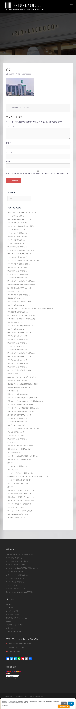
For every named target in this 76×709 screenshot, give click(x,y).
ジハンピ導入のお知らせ (16, 216)
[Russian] (20, 671)
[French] (16, 671)
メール (9, 152)
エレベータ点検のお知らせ (16, 229)
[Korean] (12, 671)
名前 (8, 143)
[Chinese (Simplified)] (9, 671)
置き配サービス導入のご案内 (17, 267)
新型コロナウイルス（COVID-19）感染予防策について (25, 401)
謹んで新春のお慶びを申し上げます (19, 219)
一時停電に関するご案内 (16, 435)
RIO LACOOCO (26, 74)
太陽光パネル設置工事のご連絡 (18, 483)
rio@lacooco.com (14, 651)
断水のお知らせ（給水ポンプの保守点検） (22, 250)
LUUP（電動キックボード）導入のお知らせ (22, 212)
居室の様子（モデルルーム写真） (17, 618)
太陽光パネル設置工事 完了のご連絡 (20, 480)
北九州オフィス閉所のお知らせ (18, 394)
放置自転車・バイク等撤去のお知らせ (20, 326)
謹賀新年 (10, 463)
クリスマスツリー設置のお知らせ (19, 233)
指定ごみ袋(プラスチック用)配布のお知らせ (22, 315)
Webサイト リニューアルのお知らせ (20, 511)
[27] (20, 87)
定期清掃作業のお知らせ (16, 322)
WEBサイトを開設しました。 (17, 518)
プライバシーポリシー (13, 631)
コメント (10, 126)
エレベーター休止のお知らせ (17, 425)
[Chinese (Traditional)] (10, 671)
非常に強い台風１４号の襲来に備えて (20, 302)
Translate (17, 678)
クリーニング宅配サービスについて (19, 504)
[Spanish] (7, 674)
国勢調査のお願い (13, 374)
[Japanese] (9, 674)
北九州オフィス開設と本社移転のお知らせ (22, 411)
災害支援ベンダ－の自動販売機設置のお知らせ (23, 384)
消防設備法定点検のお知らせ (17, 236)
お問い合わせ (10, 628)
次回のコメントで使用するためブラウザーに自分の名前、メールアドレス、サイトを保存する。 (38, 173)
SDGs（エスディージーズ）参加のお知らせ (22, 377)
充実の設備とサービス (13, 614)
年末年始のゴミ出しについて (17, 223)
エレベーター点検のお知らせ (17, 346)
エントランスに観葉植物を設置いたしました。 (23, 456)
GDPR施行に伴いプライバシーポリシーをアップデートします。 (29, 476)
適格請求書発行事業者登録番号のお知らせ (22, 284)
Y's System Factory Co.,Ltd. (21, 696)
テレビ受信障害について (16, 432)
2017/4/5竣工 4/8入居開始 (16, 507)
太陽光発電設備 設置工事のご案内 (19, 494)
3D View (8, 621)
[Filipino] (14, 671)
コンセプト (9, 608)
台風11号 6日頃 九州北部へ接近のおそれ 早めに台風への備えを (30, 308)
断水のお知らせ (13, 391)
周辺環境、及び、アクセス (21, 108)
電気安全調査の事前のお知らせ (18, 312)
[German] (18, 671)
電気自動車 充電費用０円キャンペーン (21, 404)
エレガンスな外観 (12, 611)
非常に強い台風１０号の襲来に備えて (20, 370)
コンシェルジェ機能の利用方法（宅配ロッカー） (24, 226)
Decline (64, 703)
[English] (7, 671)
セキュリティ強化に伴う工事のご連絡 (20, 473)
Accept (70, 703)
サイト (8, 161)
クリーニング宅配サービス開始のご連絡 (21, 500)
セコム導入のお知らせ (15, 470)
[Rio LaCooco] (24, 6)
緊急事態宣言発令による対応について (20, 387)
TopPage (9, 604)
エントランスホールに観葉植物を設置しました (23, 408)
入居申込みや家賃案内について (18, 514)
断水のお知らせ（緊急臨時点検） (19, 274)
